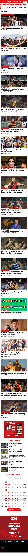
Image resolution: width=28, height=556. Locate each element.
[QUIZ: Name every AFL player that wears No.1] (14, 20)
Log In (25, 1)
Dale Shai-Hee (4, 153)
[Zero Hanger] (14, 1)
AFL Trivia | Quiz (5, 26)
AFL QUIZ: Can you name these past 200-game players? (12, 90)
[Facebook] (8, 536)
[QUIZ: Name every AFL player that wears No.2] (14, 284)
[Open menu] (1, 1)
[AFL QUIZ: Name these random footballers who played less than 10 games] (14, 385)
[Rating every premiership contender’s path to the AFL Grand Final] (4, 445)
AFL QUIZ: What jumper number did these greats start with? (12, 110)
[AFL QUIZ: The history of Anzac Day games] (14, 162)
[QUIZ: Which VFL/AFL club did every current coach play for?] (14, 223)
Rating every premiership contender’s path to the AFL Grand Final (17, 445)
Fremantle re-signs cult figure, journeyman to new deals (16, 450)
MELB (9, 498)
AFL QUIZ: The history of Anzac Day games (12, 171)
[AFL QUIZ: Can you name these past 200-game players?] (14, 81)
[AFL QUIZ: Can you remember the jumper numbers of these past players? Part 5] (14, 182)
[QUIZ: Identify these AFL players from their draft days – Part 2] (14, 345)
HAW (9, 490)
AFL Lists (4, 148)
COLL (9, 503)
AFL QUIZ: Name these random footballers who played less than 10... (13, 394)
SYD (9, 484)
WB (8, 501)
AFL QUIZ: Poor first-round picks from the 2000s (13, 49)
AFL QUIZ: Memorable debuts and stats (12, 69)
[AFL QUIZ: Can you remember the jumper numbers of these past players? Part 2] (14, 264)
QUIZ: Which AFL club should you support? (11, 313)
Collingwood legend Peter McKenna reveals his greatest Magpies (16, 463)
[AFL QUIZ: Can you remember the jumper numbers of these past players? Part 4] (14, 203)
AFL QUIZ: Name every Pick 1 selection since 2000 (13, 374)
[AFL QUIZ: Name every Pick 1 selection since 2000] (14, 365)
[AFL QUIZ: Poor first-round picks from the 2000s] (14, 40)
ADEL (9, 495)
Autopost (4, 188)
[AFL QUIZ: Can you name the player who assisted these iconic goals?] (14, 122)
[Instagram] (16, 536)
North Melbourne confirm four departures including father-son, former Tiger (17, 457)
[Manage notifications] (3, 548)
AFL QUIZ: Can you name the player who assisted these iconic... (12, 130)
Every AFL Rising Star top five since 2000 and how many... (12, 333)
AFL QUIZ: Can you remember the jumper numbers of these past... (12, 191)
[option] (8, 6)
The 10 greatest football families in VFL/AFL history (12, 150)
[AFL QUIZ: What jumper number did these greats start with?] (14, 101)
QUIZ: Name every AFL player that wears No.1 (12, 29)
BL (8, 487)
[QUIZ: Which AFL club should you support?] (14, 304)
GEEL (9, 492)
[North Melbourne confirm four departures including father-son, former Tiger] (4, 457)
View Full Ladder (14, 510)
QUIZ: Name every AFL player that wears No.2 (12, 293)
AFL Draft (4, 351)
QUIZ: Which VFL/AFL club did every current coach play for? (12, 232)
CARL (9, 506)
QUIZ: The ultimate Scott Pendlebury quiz (13, 414)
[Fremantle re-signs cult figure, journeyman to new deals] (4, 451)
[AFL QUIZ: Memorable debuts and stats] (14, 61)
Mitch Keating (4, 336)
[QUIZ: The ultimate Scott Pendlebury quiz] (14, 406)
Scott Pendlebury (6, 412)
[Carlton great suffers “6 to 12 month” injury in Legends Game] (4, 469)
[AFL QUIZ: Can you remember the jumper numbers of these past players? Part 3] (14, 243)
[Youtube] (20, 536)
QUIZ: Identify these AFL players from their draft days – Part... (13, 353)
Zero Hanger (3, 31)
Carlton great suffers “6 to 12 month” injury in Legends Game (17, 468)
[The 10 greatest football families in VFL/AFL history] (14, 142)
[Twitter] (12, 536)
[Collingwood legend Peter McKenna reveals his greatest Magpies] (4, 463)
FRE (9, 482)
